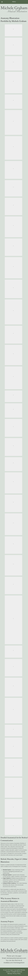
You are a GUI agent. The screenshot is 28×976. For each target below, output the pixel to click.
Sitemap (9, 973)
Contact (25, 937)
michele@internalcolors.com (16, 958)
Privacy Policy (17, 973)
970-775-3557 (16, 956)
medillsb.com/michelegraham (14, 963)
